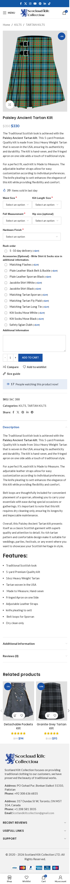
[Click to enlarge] (10, 104)
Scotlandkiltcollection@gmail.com (33, 813)
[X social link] (25, 3)
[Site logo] (35, 12)
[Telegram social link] (32, 412)
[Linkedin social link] (45, 3)
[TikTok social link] (49, 3)
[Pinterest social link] (40, 3)
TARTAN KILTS (35, 24)
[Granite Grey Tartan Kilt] (51, 701)
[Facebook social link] (21, 3)
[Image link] (25, 758)
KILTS (18, 24)
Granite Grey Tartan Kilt (51, 726)
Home (6, 24)
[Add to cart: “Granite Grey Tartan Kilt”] (48, 715)
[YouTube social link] (35, 3)
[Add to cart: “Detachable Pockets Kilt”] (15, 715)
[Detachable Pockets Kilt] (18, 701)
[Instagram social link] (30, 3)
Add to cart (30, 357)
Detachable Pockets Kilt (18, 726)
